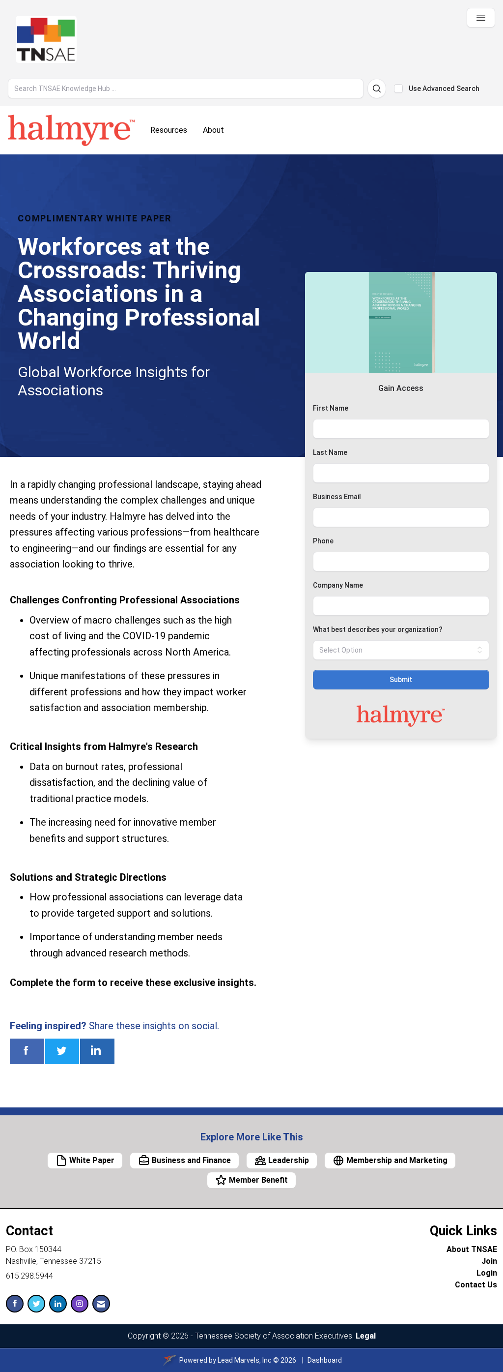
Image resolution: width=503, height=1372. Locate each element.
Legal (366, 1336)
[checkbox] (398, 88)
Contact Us (476, 1284)
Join (489, 1261)
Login (486, 1273)
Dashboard (324, 1360)
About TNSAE (472, 1249)
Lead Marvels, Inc (245, 1360)
